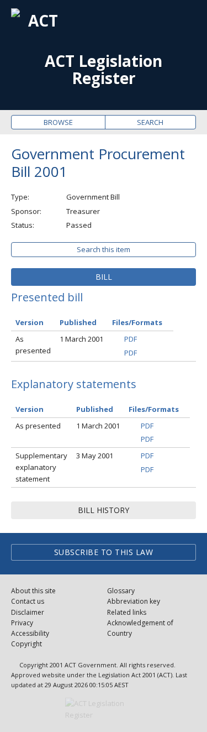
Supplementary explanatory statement (41, 467)
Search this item (103, 249)
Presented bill (47, 297)
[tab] (103, 277)
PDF (130, 339)
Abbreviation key (133, 601)
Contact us (27, 601)
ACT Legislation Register (103, 70)
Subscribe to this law (103, 552)
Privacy (22, 623)
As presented (33, 344)
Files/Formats (137, 322)
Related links (126, 612)
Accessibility (30, 633)
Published (78, 322)
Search (150, 122)
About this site (33, 590)
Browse (58, 122)
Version (29, 322)
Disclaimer (27, 612)
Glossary (121, 590)
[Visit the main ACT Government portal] (103, 709)
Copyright (26, 644)
